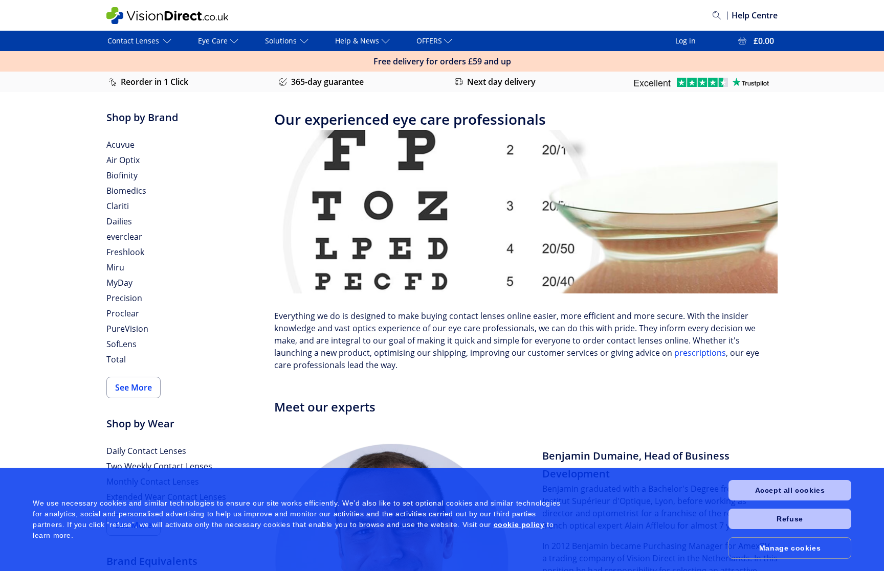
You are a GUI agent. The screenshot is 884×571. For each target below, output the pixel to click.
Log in (685, 40)
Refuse (790, 519)
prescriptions (700, 352)
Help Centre (755, 15)
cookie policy (519, 524)
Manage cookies (790, 548)
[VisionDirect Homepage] (167, 15)
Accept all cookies (790, 490)
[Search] (717, 15)
